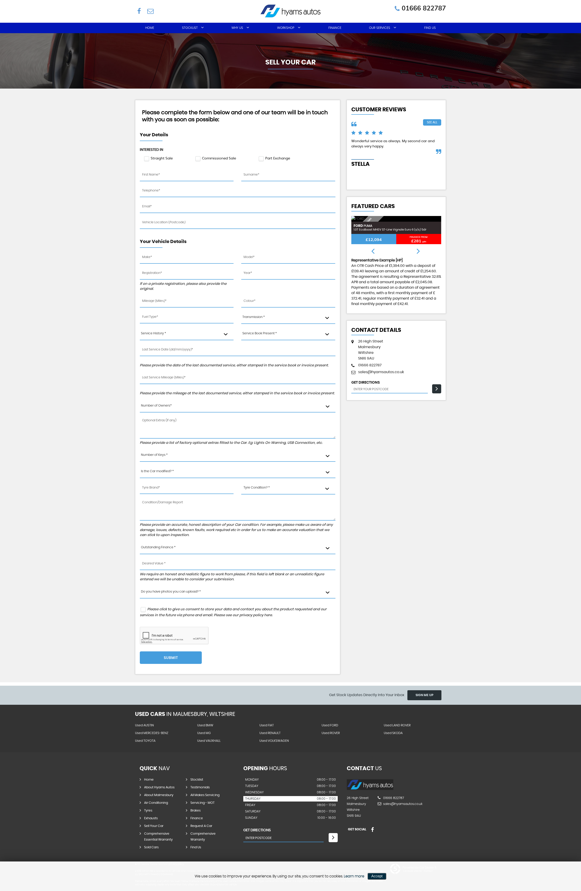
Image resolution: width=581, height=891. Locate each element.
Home (149, 28)
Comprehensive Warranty (203, 836)
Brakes (195, 810)
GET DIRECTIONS (257, 830)
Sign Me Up (424, 695)
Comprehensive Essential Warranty (158, 836)
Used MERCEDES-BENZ (151, 733)
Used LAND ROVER (397, 725)
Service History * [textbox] (153, 333)
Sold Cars (151, 847)
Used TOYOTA (145, 740)
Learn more (354, 876)
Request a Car (201, 826)
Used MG (204, 733)
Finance (334, 28)
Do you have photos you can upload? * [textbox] (171, 591)
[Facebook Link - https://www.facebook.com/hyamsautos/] (139, 11)
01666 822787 (424, 8)
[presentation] (373, 251)
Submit (171, 658)
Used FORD (330, 725)
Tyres (148, 810)
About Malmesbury (158, 795)
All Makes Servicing (204, 795)
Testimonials (200, 787)
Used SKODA (393, 733)
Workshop (285, 28)
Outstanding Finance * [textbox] (158, 547)
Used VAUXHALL (209, 740)
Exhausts (151, 818)
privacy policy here (255, 615)
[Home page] (290, 11)
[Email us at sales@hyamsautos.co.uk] (150, 11)
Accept (376, 876)
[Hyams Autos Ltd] (370, 789)
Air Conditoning (156, 802)
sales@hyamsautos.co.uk (381, 372)
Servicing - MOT (202, 802)
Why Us (237, 28)
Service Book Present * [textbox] (259, 333)
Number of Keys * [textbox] (154, 455)
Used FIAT (266, 725)
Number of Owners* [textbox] (156, 405)
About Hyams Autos (159, 787)
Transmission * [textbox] (253, 317)
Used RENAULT (270, 733)
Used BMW (205, 725)
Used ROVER (331, 733)
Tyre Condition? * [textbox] (257, 487)
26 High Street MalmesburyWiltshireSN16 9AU (370, 350)
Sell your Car (153, 826)
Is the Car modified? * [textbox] (157, 471)
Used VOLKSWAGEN (274, 740)
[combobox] (288, 317)
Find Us (430, 28)
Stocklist (190, 28)
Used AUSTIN (144, 725)
